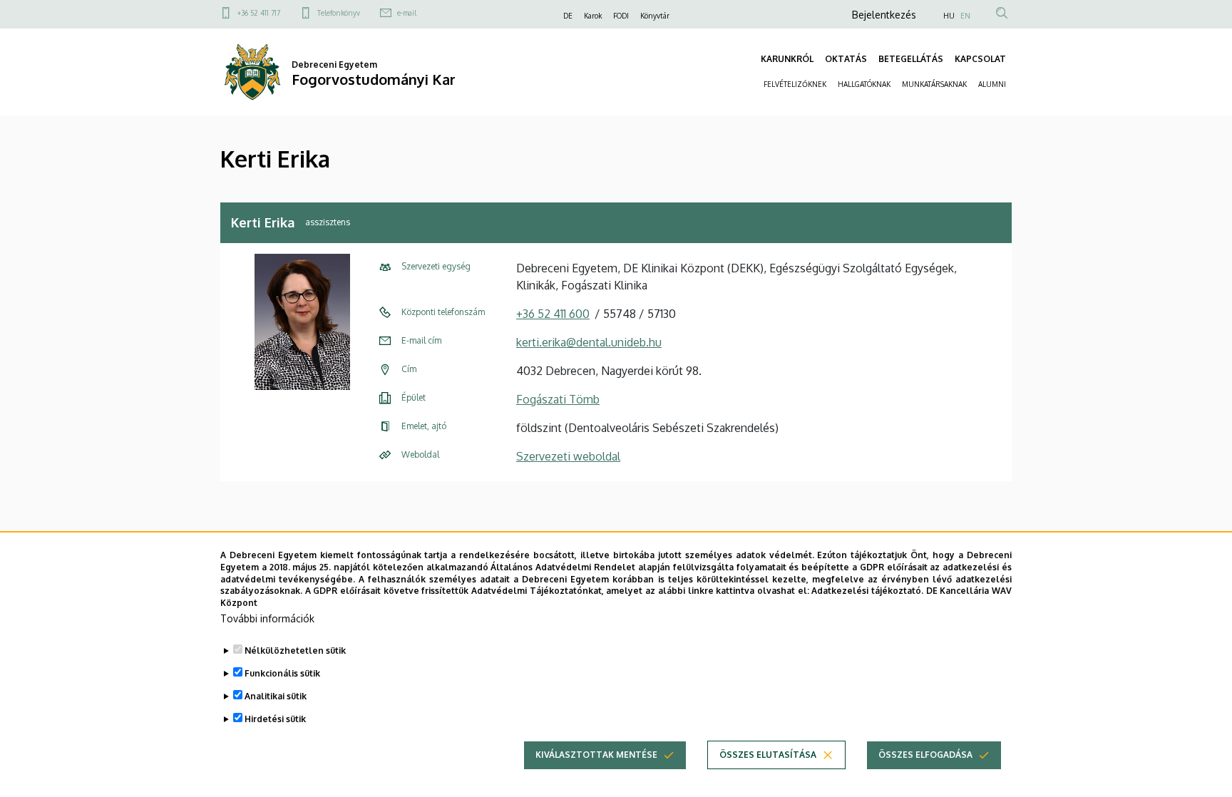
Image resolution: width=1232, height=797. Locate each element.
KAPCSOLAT (980, 58)
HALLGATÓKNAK (864, 84)
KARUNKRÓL (787, 58)
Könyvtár (654, 15)
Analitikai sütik (276, 696)
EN (965, 15)
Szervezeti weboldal (568, 456)
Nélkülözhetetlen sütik (295, 650)
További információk (267, 618)
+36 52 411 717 (258, 13)
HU (949, 15)
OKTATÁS (846, 58)
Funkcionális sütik (282, 673)
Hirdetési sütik (275, 719)
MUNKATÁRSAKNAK (934, 84)
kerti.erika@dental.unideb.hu (589, 342)
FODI (621, 15)
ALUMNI (992, 84)
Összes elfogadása (925, 754)
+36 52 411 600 (553, 314)
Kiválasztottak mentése (596, 754)
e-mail (406, 13)
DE (568, 15)
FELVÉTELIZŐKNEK (795, 84)
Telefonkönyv (338, 13)
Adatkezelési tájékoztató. (867, 590)
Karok (593, 15)
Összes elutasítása (767, 754)
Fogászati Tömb (558, 399)
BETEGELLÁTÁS (910, 58)
